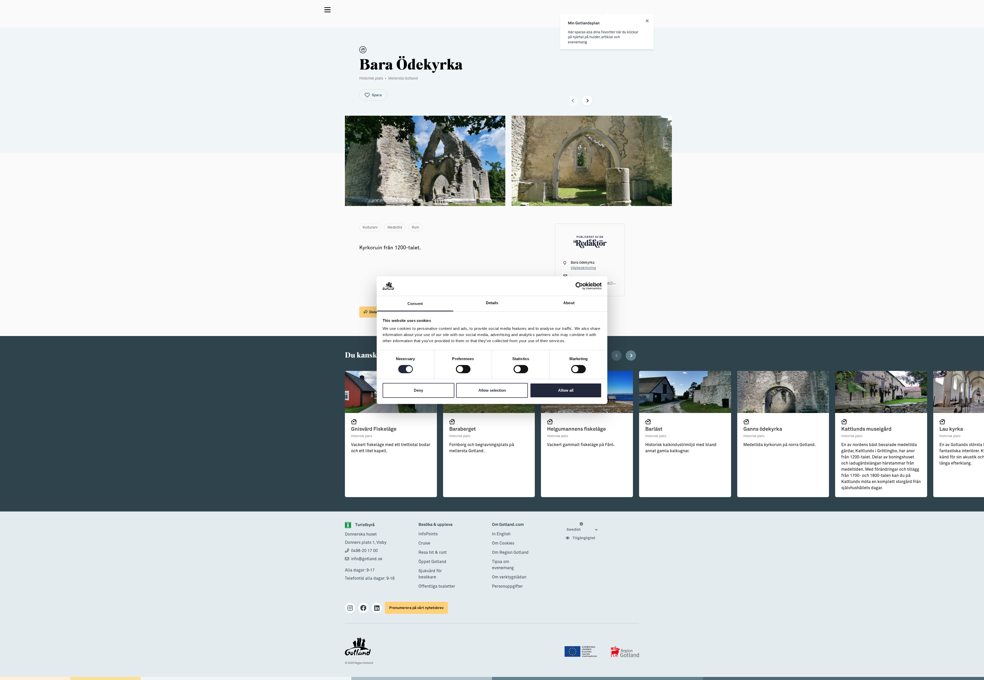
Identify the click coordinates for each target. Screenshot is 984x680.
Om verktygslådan (509, 577)
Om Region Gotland (510, 552)
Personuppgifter (507, 586)
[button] (573, 100)
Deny (418, 390)
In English (501, 534)
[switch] (463, 369)
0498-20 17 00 (364, 551)
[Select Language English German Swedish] (582, 527)
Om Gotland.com (508, 525)
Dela (373, 312)
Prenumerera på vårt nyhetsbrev (416, 607)
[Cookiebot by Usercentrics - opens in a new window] (579, 286)
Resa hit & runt (432, 552)
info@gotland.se (366, 559)
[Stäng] (647, 21)
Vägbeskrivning (583, 268)
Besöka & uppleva (435, 525)
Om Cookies (503, 543)
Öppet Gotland (432, 562)
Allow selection (492, 390)
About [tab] (569, 303)
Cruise (424, 543)
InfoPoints (428, 534)
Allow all (565, 390)
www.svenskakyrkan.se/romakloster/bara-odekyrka (614, 283)
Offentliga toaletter (436, 586)
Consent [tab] (415, 303)
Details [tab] (492, 303)
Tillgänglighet (583, 538)
